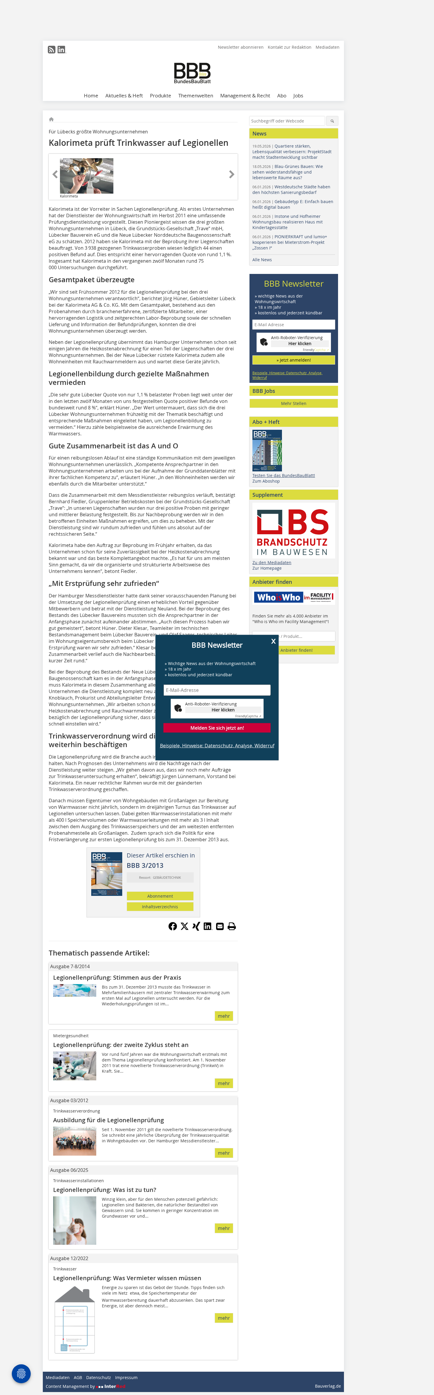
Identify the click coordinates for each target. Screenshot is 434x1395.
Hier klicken (223, 709)
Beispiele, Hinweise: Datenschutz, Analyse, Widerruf (217, 745)
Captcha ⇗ (248, 716)
